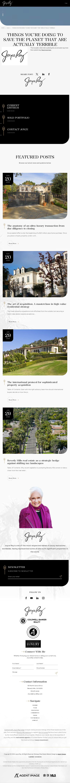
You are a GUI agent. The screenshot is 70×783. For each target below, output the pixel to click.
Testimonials (35, 718)
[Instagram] (43, 598)
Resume (35, 705)
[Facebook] (48, 74)
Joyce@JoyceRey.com (35, 694)
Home (3, 28)
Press (35, 715)
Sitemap (36, 754)
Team (35, 708)
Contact (35, 720)
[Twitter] (37, 74)
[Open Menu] (66, 3)
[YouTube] (31, 598)
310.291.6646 (35, 691)
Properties (35, 710)
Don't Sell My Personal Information (31, 768)
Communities (35, 713)
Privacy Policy (44, 768)
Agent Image (62, 754)
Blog (8, 28)
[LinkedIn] (43, 74)
